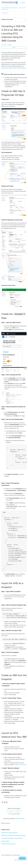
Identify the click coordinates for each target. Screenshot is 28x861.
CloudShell (14, 596)
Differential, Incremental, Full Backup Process (13, 835)
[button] (20, 3)
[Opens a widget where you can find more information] (22, 858)
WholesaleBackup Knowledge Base (9, 7)
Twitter (4, 802)
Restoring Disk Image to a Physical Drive (12, 838)
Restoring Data (5, 841)
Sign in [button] (23, 2)
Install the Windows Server (8, 844)
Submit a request (20, 818)
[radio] (10, 811)
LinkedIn (7, 802)
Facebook (2, 802)
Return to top (4, 823)
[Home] (9, 3)
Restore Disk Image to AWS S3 (9, 832)
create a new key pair (20, 764)
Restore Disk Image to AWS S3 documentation (13, 68)
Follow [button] (14, 47)
